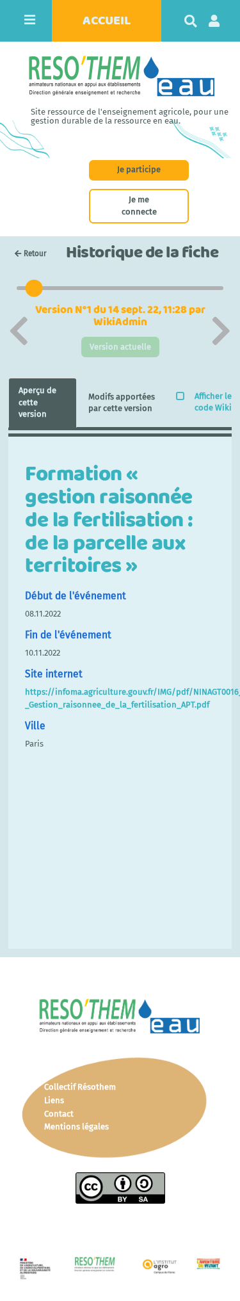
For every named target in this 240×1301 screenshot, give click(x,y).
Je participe (139, 169)
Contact (59, 1114)
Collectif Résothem (80, 1087)
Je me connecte (139, 205)
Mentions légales (76, 1126)
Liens (54, 1100)
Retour (35, 253)
